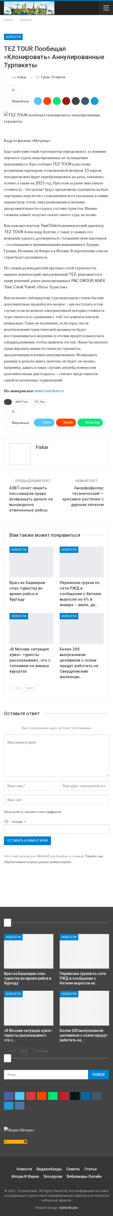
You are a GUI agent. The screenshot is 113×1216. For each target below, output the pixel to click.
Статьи (90, 1169)
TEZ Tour (39, 401)
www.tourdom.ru (49, 390)
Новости (13, 37)
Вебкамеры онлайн (84, 1176)
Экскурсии (52, 1176)
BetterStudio (69, 1208)
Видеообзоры (49, 1169)
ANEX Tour (22, 401)
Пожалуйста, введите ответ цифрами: (32, 812)
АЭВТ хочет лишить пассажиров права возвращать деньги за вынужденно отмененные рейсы (31, 499)
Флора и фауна (25, 1176)
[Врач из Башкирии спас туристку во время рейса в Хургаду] (31, 562)
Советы (73, 1169)
